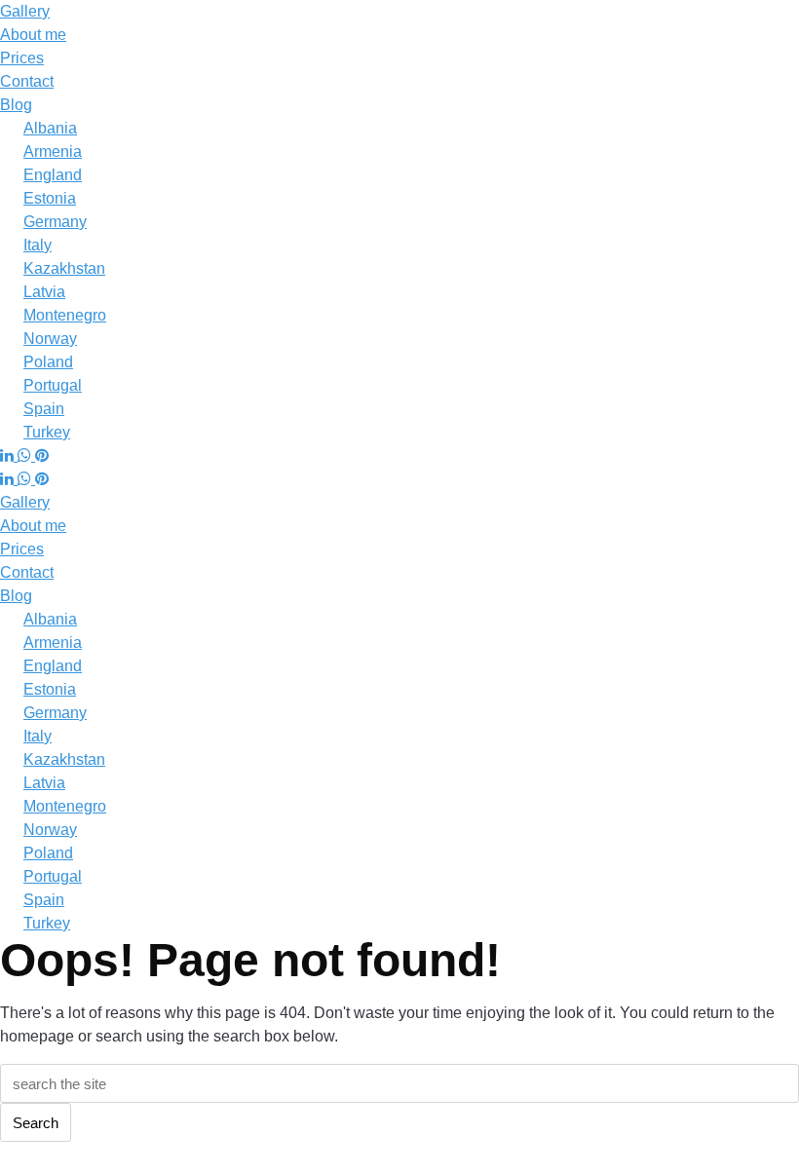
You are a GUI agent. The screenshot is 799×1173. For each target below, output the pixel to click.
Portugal (52, 385)
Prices (22, 58)
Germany (55, 221)
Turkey (46, 432)
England (52, 175)
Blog (16, 104)
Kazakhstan (64, 268)
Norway (50, 338)
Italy (37, 245)
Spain (43, 408)
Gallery (25, 11)
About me (33, 34)
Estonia (49, 198)
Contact (27, 81)
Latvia (44, 292)
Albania (50, 128)
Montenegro (64, 315)
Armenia (52, 151)
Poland (48, 362)
